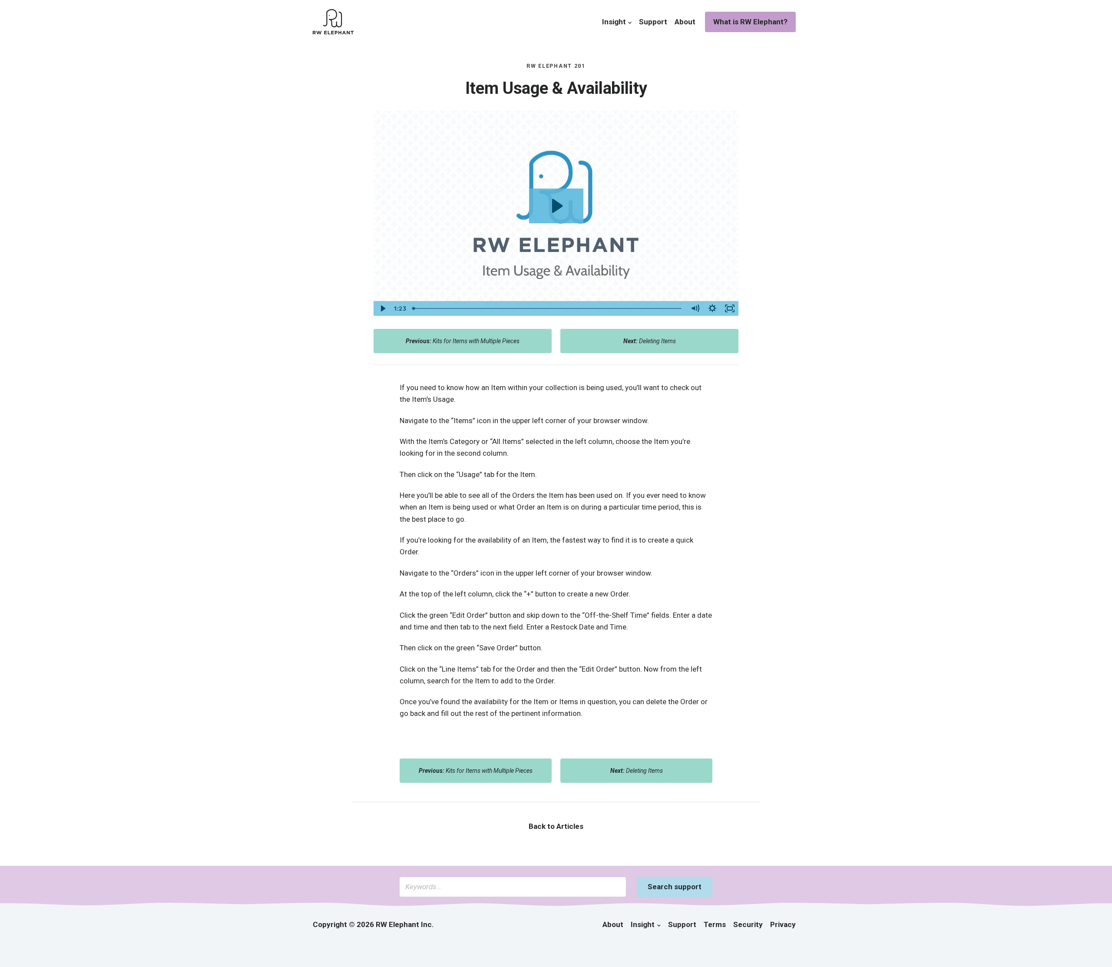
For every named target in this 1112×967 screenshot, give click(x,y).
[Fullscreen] (729, 308)
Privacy (783, 924)
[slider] (548, 308)
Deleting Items (649, 341)
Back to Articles (556, 826)
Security (748, 924)
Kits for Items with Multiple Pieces (463, 341)
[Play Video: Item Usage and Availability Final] (556, 206)
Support (653, 21)
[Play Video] (382, 308)
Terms (715, 924)
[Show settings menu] (712, 308)
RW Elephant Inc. (405, 924)
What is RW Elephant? (750, 21)
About (685, 21)
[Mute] (695, 308)
